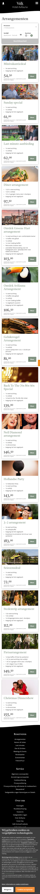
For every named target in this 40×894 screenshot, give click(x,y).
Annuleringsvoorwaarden (20, 777)
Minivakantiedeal (15, 64)
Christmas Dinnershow (18, 698)
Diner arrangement (16, 185)
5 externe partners (32, 859)
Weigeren (7, 889)
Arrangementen (20, 739)
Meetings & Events (20, 751)
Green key (20, 821)
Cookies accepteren (25, 889)
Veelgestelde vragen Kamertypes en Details (20, 792)
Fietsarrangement (15, 652)
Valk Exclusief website (20, 824)
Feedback (39, 362)
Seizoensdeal (12, 568)
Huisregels (20, 806)
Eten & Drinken (20, 748)
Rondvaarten (20, 754)
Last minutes (20, 745)
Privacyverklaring (20, 783)
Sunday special (13, 102)
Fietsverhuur (20, 761)
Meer (32, 76)
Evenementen (20, 758)
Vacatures (20, 812)
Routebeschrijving (20, 809)
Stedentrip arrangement (19, 609)
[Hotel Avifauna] (20, 5)
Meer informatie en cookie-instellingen (15, 884)
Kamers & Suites (20, 742)
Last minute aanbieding (19, 144)
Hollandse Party (14, 479)
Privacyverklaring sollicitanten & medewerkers (20, 786)
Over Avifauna (20, 818)
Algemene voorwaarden (20, 774)
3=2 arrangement (15, 522)
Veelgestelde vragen (20, 815)
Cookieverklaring (9, 873)
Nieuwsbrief (20, 789)
